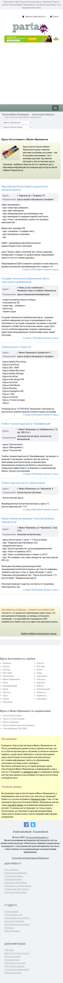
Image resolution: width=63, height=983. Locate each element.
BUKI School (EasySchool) (16, 953)
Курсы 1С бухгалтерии (13, 719)
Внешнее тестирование (15, 873)
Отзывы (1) (28, 338)
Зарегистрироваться (35, 16)
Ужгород (41, 679)
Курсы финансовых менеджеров (19, 725)
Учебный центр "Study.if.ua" (16, 347)
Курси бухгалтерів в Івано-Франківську (30, 858)
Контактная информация (16, 969)
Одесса (40, 663)
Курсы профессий (13, 914)
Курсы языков (11, 911)
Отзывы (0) (28, 415)
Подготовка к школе (14, 966)
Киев (5, 682)
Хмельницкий (43, 689)
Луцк (5, 695)
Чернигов (41, 695)
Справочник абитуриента (16, 889)
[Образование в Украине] (30, 28)
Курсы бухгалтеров (12, 715)
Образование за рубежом (17, 918)
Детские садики (11, 960)
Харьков (41, 682)
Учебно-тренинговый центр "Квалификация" (26, 423)
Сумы (39, 673)
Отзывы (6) (28, 509)
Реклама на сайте (12, 973)
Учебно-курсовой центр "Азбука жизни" (23, 483)
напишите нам (30, 772)
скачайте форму (15, 805)
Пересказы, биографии (15, 882)
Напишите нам (38, 799)
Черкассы (41, 692)
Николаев (7, 702)
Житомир (7, 673)
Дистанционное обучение (16, 924)
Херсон (40, 686)
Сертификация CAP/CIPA (15, 728)
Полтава (41, 666)
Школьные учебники (14, 921)
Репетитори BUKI (12, 956)
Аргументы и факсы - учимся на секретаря (28, 609)
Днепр (6, 666)
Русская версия (40, 831)
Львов (6, 699)
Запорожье (8, 676)
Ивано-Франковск (11, 679)
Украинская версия (22, 831)
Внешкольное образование (17, 886)
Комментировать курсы (47, 269)
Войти (55, 16)
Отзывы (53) (28, 269)
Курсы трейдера (11, 722)
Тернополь (42, 676)
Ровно (40, 669)
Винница (7, 663)
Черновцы (42, 699)
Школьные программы (15, 892)
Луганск (7, 692)
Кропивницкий (10, 686)
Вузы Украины (11, 869)
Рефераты (9, 927)
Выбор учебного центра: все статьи (38, 633)
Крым (5, 689)
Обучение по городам (14, 963)
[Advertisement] (31, 72)
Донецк (6, 669)
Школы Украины (12, 931)
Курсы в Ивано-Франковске (15, 114)
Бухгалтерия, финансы (43, 114)
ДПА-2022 (9, 950)
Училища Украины (13, 879)
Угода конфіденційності (37, 837)
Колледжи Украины (13, 876)
